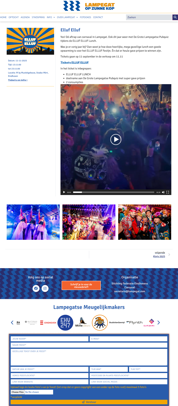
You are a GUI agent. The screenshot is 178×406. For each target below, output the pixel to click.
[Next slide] (158, 322)
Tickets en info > (18, 80)
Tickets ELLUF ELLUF (74, 62)
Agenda (25, 17)
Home (3, 17)
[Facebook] (36, 288)
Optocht (14, 17)
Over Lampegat (66, 17)
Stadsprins (38, 17)
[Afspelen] (64, 192)
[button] (115, 139)
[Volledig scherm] (167, 192)
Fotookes (85, 17)
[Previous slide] (12, 322)
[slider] (113, 192)
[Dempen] (163, 192)
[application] (115, 139)
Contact (98, 17)
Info (49, 17)
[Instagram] (45, 288)
